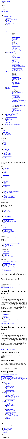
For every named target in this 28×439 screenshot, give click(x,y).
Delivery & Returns (10, 410)
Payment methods (10, 23)
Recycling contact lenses (17, 65)
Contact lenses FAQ (10, 413)
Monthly (14, 60)
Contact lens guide (16, 64)
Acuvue (5, 179)
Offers (7, 87)
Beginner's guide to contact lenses (19, 62)
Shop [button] (4, 382)
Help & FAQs (7, 270)
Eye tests (8, 71)
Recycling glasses (16, 46)
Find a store (6, 8)
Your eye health (15, 77)
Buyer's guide (15, 43)
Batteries (14, 109)
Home (4, 269)
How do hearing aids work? (18, 102)
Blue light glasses (16, 37)
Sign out (8, 24)
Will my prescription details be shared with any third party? (14, 379)
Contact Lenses (6, 314)
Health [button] (4, 401)
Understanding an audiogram (18, 105)
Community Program (11, 412)
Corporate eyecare (10, 399)
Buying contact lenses (17, 68)
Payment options (16, 44)
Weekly (14, 56)
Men (4, 142)
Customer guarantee (16, 96)
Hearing (8, 88)
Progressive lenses (7, 229)
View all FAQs (15, 86)
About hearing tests (10, 397)
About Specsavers (10, 414)
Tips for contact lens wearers (18, 66)
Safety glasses (15, 38)
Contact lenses (9, 52)
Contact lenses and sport (8, 227)
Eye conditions (15, 79)
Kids (4, 144)
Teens (4, 143)
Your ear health (9, 404)
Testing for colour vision (9, 231)
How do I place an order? (6, 376)
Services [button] (5, 392)
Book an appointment (17, 97)
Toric (4, 173)
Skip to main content (5, 1)
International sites (7, 429)
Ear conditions (15, 101)
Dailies (5, 182)
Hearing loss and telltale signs (18, 100)
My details (8, 21)
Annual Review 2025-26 (12, 415)
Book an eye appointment (12, 394)
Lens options (15, 47)
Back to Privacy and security (7, 287)
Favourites (8, 18)
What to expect (15, 95)
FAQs (13, 51)
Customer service (10, 409)
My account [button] (6, 16)
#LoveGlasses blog (16, 50)
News (7, 417)
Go (15, 368)
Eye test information (16, 78)
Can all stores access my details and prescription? (12, 377)
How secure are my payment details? (9, 374)
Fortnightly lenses (16, 57)
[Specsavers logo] (5, 11)
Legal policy (6, 430)
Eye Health (6, 317)
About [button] (4, 408)
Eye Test (5, 318)
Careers (8, 418)
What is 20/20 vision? (8, 230)
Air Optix (5, 183)
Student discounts (10, 390)
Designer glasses (16, 40)
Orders (7, 20)
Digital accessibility (7, 428)
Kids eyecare (15, 75)
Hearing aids (15, 108)
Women (5, 140)
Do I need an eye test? (8, 219)
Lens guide (14, 48)
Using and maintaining (17, 110)
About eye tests (9, 395)
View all (14, 61)
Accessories (14, 111)
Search (2, 2)
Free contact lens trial (17, 69)
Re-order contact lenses (11, 19)
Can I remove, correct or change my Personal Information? (14, 378)
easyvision (5, 181)
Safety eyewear (15, 82)
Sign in (10, 16)
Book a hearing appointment (12, 396)
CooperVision (6, 185)
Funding (14, 104)
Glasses (8, 31)
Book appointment (10, 114)
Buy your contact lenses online (8, 349)
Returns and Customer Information (11, 319)
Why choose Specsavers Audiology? (11, 243)
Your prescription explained (9, 221)
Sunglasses (14, 39)
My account (9, 119)
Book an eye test (16, 83)
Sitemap (5, 432)
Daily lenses (15, 59)
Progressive (6, 175)
